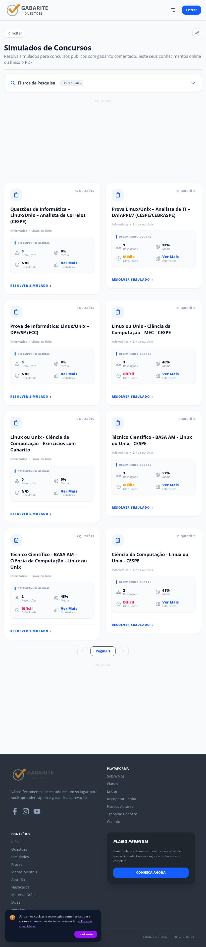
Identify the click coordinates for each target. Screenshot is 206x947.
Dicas (15, 902)
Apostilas (19, 879)
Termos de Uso (154, 937)
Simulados (20, 856)
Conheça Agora (151, 872)
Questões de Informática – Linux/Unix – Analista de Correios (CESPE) (48, 215)
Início (15, 841)
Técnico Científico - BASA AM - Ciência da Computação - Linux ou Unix (48, 560)
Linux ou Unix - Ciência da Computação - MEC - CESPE (141, 329)
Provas (16, 864)
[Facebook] (14, 811)
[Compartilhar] (197, 33)
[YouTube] (36, 811)
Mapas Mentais (24, 872)
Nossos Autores (120, 806)
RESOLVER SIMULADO (31, 285)
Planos (112, 783)
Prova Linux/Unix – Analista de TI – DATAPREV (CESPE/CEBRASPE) (151, 212)
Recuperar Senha (121, 798)
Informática (18, 231)
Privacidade (184, 937)
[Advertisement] (103, 139)
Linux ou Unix (41, 231)
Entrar (191, 10)
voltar (17, 33)
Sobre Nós (115, 776)
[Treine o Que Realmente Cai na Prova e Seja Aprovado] (27, 10)
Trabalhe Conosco (122, 814)
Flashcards (20, 887)
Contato (113, 821)
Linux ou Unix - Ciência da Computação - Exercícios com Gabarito (43, 443)
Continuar (85, 934)
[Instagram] (25, 811)
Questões (19, 849)
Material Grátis (23, 894)
